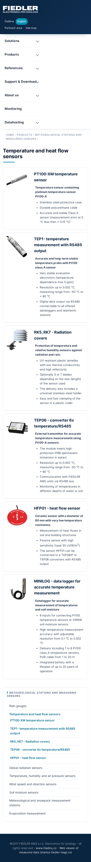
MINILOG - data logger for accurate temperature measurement (57, 587)
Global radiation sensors (25, 768)
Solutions (12, 41)
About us (12, 95)
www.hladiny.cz (46, 848)
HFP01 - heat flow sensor (57, 508)
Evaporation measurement (27, 813)
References (14, 68)
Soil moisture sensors (23, 792)
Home (10, 134)
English (21, 21)
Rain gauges (17, 706)
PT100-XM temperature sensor (32, 720)
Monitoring (13, 109)
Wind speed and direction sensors (32, 784)
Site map (31, 27)
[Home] (20, 9)
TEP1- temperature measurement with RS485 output (58, 245)
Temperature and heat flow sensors (35, 714)
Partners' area (13, 27)
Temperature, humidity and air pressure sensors (42, 776)
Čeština (9, 21)
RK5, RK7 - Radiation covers (30, 741)
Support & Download (20, 82)
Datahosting (14, 122)
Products (24, 134)
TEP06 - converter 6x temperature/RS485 (40, 749)
